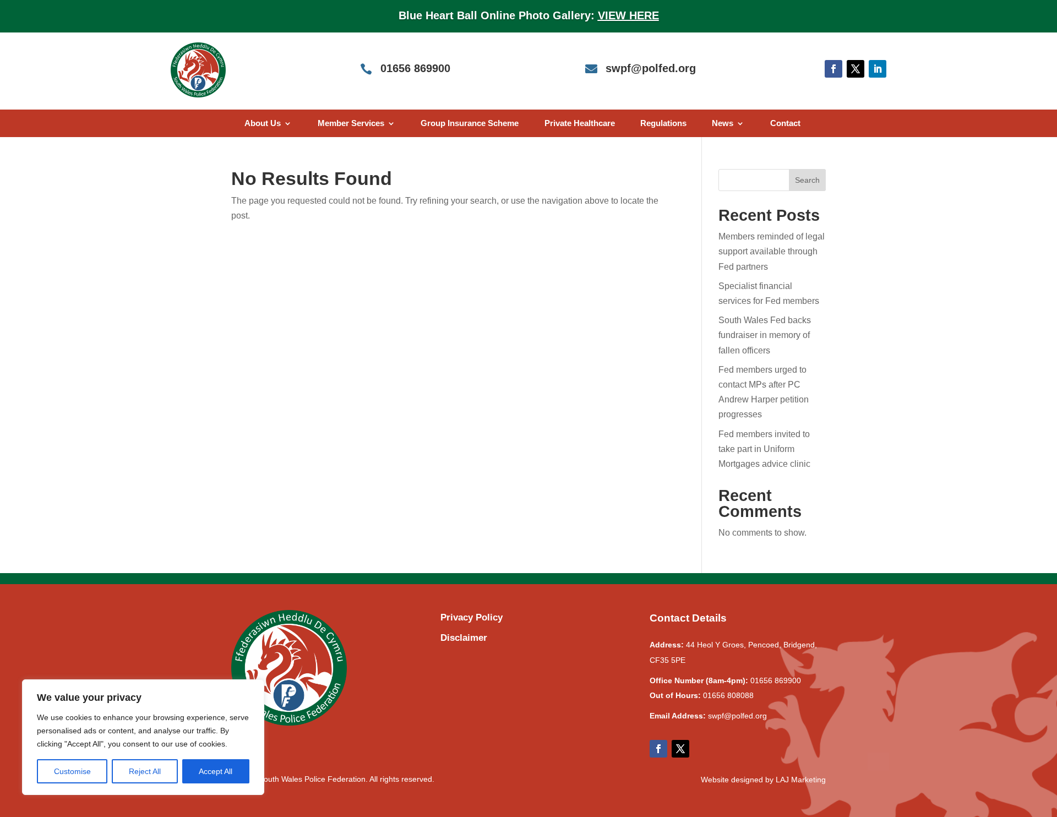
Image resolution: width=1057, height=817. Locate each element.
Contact (785, 123)
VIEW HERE (628, 15)
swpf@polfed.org (737, 715)
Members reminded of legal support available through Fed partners (771, 251)
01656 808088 (728, 695)
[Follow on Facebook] (833, 69)
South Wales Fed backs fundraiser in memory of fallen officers (764, 335)
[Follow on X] (855, 69)
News (722, 123)
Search (807, 180)
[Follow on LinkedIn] (877, 69)
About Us (262, 123)
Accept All (215, 771)
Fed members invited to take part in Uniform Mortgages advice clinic (764, 449)
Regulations (663, 123)
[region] (143, 737)
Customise (72, 771)
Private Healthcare (579, 123)
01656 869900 (775, 680)
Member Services (351, 123)
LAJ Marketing (801, 779)
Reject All (145, 771)
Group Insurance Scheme (470, 123)
